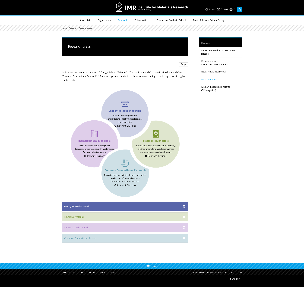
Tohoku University (107, 272)
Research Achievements (213, 71)
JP (234, 9)
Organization (104, 20)
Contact (224, 9)
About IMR (85, 20)
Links (64, 272)
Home (64, 28)
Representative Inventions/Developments (214, 62)
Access (212, 9)
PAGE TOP (235, 279)
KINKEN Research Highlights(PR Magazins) (215, 88)
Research (122, 20)
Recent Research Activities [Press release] (218, 52)
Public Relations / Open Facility (208, 20)
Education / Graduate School (171, 20)
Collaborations (142, 20)
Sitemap (92, 272)
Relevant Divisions (126, 125)
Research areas (209, 79)
